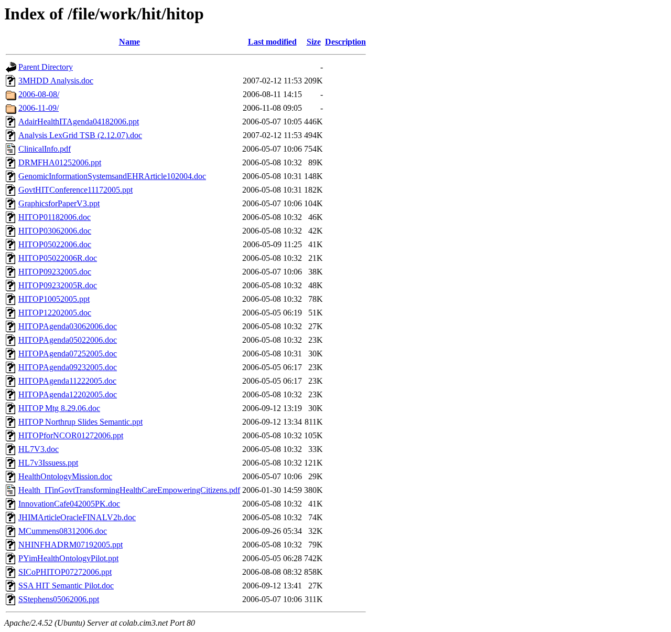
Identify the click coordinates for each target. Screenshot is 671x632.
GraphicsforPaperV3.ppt (59, 203)
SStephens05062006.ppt (58, 599)
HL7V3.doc (38, 449)
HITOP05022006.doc (54, 244)
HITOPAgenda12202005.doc (67, 394)
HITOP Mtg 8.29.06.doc (59, 408)
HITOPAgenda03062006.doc (67, 326)
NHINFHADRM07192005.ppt (70, 544)
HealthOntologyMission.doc (65, 476)
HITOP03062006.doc (54, 230)
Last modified (272, 41)
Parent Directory (45, 66)
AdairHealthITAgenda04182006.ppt (78, 121)
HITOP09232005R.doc (57, 285)
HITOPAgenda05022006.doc (67, 339)
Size (314, 41)
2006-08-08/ (38, 94)
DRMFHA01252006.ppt (59, 162)
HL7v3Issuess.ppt (48, 462)
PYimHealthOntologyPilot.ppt (68, 558)
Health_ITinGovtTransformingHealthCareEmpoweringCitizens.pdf (129, 490)
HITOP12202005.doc (54, 312)
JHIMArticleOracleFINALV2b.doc (77, 517)
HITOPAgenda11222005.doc (67, 380)
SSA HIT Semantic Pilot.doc (66, 585)
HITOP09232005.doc (54, 271)
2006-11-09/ (38, 107)
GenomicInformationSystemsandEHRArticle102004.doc (112, 176)
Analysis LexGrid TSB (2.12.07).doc (80, 135)
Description (345, 41)
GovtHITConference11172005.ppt (75, 189)
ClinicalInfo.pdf (44, 148)
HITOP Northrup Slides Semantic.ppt (80, 421)
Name (129, 41)
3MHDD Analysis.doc (55, 80)
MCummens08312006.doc (62, 530)
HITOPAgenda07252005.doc (67, 353)
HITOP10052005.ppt (54, 298)
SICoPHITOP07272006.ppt (65, 571)
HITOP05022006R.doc (57, 258)
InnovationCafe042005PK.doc (69, 503)
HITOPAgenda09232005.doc (67, 367)
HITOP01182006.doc (54, 217)
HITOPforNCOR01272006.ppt (70, 435)
